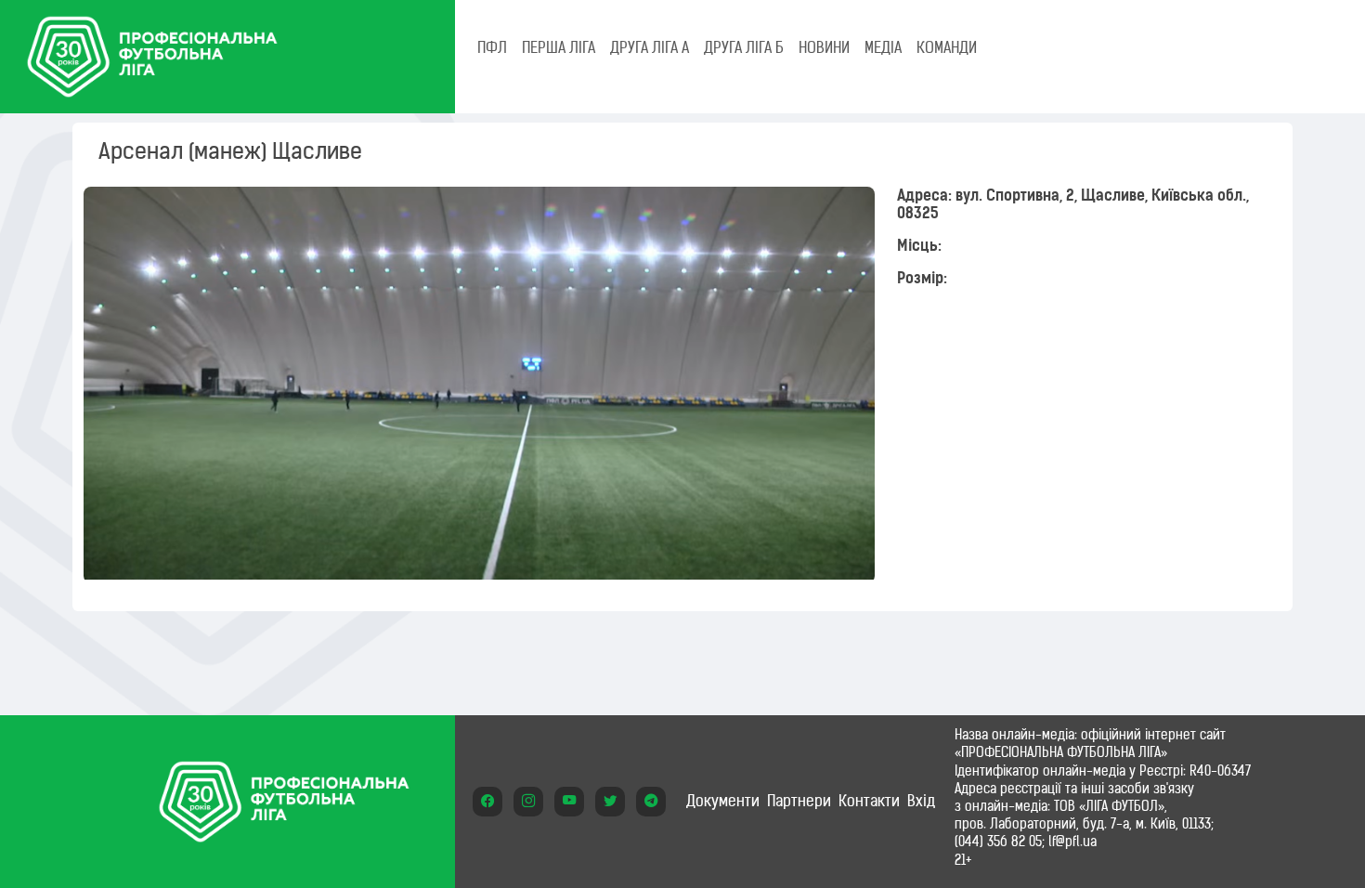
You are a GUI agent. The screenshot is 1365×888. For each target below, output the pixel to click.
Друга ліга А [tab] (649, 47)
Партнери (799, 800)
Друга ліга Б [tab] (744, 47)
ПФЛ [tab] (492, 47)
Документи (723, 800)
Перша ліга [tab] (558, 47)
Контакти (869, 800)
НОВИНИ (824, 47)
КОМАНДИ (946, 47)
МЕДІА (883, 47)
